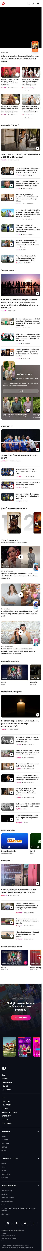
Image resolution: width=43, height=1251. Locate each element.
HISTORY (4, 1151)
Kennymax (14, 1247)
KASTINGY (6, 1116)
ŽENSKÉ (4, 1136)
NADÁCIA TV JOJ (9, 1112)
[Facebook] (8, 1223)
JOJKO (5, 1108)
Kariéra (4, 1205)
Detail (20, 391)
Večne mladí (24, 374)
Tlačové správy (7, 1191)
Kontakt (4, 1241)
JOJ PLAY (6, 1101)
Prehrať (18, 1018)
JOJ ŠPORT (7, 1105)
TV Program (7, 1082)
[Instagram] (16, 1223)
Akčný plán (5, 1214)
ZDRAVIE (4, 1147)
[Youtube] (25, 1223)
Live (3, 1075)
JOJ (3, 1097)
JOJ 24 (5, 1086)
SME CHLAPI (5, 1143)
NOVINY (4, 1163)
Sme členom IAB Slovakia (9, 1238)
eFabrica (30, 1247)
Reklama (5, 1194)
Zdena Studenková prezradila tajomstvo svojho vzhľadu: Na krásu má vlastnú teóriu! (20, 59)
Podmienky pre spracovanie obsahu (13, 1230)
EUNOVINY (5, 1178)
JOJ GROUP (7, 1123)
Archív (5, 1078)
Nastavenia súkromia (8, 1236)
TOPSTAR (5, 1140)
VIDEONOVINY (6, 1174)
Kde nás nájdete (7, 1201)
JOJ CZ (5, 1119)
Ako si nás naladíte (8, 1198)
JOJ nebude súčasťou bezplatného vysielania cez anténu (19, 1209)
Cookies (4, 1233)
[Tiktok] (34, 1223)
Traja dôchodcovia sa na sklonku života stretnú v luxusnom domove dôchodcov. (20, 384)
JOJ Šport (6, 1089)
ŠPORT (4, 1171)
